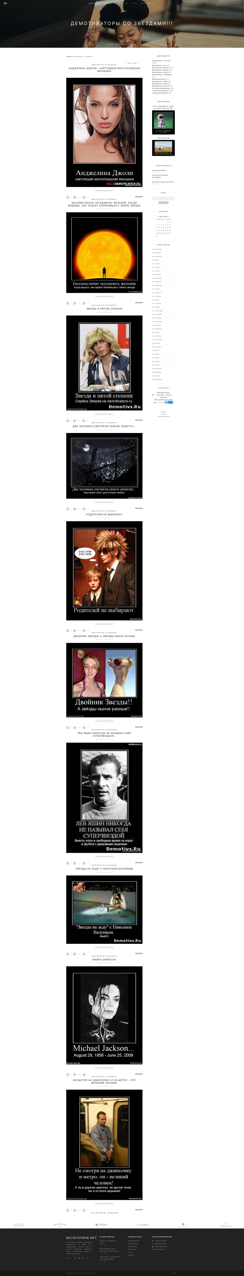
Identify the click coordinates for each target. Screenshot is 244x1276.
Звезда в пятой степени (104, 308)
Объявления (132, 1249)
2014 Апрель (156, 336)
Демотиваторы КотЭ (158, 79)
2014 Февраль (157, 329)
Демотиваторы (133, 1243)
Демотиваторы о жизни (159, 72)
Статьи (130, 1252)
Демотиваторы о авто (159, 65)
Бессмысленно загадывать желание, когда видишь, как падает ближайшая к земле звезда (104, 204)
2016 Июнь (156, 357)
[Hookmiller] (225, 1225)
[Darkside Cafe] (184, 1225)
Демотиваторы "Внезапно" (160, 67)
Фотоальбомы (132, 1246)
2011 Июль (156, 267)
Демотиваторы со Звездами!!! (126, 44)
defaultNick (108, 74)
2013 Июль (156, 307)
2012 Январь (156, 281)
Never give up (163, 138)
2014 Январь (156, 325)
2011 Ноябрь (156, 274)
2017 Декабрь (157, 368)
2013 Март (156, 300)
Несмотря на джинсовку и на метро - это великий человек (104, 1081)
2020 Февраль (157, 379)
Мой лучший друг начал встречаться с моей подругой (109, 1250)
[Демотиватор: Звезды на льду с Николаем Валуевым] (104, 909)
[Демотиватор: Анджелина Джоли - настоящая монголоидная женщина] (104, 132)
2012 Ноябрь (156, 292)
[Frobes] (101, 1225)
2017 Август (156, 365)
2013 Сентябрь (157, 310)
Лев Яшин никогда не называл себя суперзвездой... (104, 734)
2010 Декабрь (157, 249)
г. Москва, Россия (160, 1241)
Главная (111, 44)
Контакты (131, 1255)
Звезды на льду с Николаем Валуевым (104, 868)
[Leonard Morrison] (18, 1225)
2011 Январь (156, 253)
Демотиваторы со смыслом (161, 60)
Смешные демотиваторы (160, 90)
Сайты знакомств (134, 1241)
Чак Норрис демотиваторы (161, 88)
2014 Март (156, 332)
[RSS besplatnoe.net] (86, 1258)
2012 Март (156, 289)
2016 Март (156, 350)
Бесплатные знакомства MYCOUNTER (160, 176)
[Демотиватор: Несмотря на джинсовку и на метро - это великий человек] (104, 1145)
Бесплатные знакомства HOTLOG (163, 182)
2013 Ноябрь (156, 318)
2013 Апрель (156, 303)
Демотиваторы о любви (159, 81)
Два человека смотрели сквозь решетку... (104, 426)
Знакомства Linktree (158, 170)
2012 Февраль (157, 285)
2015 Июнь (156, 343)
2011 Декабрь (157, 278)
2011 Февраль (157, 256)
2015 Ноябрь (156, 347)
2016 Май (155, 354)
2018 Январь (156, 372)
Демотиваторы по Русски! (160, 86)
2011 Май (155, 260)
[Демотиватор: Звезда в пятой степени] (104, 362)
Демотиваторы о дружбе (160, 70)
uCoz (93, 1273)
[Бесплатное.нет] (5, 3)
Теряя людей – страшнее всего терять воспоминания (110, 1258)
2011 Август (156, 271)
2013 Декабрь (157, 321)
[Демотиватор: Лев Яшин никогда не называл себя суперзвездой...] (104, 798)
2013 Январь (156, 296)
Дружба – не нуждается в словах (108, 1242)
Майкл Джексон (104, 959)
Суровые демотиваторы (160, 93)
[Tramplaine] (60, 1225)
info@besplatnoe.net (160, 1246)
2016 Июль (156, 361)
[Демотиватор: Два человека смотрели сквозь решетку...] (104, 466)
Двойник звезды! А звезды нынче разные (104, 636)
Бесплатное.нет (81, 1237)
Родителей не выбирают (104, 514)
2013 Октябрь (157, 314)
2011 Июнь (156, 263)
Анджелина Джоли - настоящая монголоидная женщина (104, 69)
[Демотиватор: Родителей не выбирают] (104, 570)
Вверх (175, 1273)
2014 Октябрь (157, 339)
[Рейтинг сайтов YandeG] (159, 402)
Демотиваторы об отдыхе (160, 83)
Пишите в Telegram (160, 1243)
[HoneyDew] (142, 1225)
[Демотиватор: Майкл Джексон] (104, 1015)
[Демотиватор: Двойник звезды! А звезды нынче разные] (104, 680)
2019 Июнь (156, 376)
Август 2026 (163, 216)
